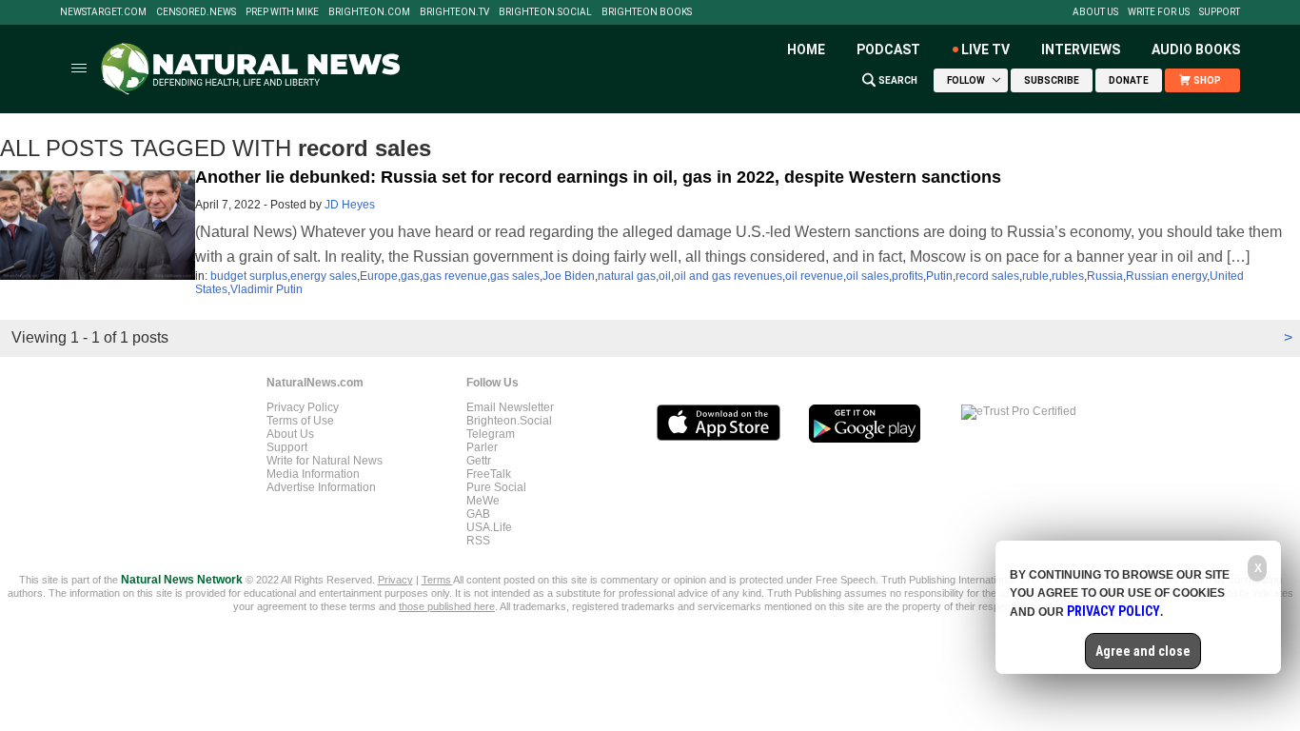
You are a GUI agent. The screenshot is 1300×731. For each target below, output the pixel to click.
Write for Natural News (324, 460)
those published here (447, 606)
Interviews (1080, 49)
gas (410, 276)
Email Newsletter (510, 407)
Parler (482, 447)
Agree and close (1143, 651)
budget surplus (248, 276)
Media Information (313, 474)
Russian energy (1166, 276)
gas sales (515, 276)
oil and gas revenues (728, 276)
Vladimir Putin (266, 289)
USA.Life (489, 527)
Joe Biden (568, 276)
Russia (1105, 276)
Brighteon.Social (545, 12)
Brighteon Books (646, 12)
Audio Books (1196, 49)
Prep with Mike (282, 12)
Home (806, 49)
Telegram (490, 434)
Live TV (985, 49)
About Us (1095, 12)
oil (665, 276)
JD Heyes (350, 204)
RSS (478, 540)
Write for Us (1159, 12)
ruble (1035, 276)
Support (1219, 12)
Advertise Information (321, 487)
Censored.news (196, 12)
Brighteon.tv (454, 12)
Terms (437, 579)
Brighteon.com (369, 12)
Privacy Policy (302, 407)
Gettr (478, 460)
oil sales (867, 276)
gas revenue (455, 276)
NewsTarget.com (103, 12)
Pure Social (496, 487)
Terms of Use (300, 420)
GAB (478, 514)
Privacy (395, 579)
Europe (379, 276)
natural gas (627, 276)
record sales (987, 276)
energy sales (323, 276)
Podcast (888, 49)
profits (907, 276)
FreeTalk (488, 474)
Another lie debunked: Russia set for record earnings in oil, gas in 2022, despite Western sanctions (598, 177)
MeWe (483, 500)
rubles (1068, 276)
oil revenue (814, 276)
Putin (939, 276)
